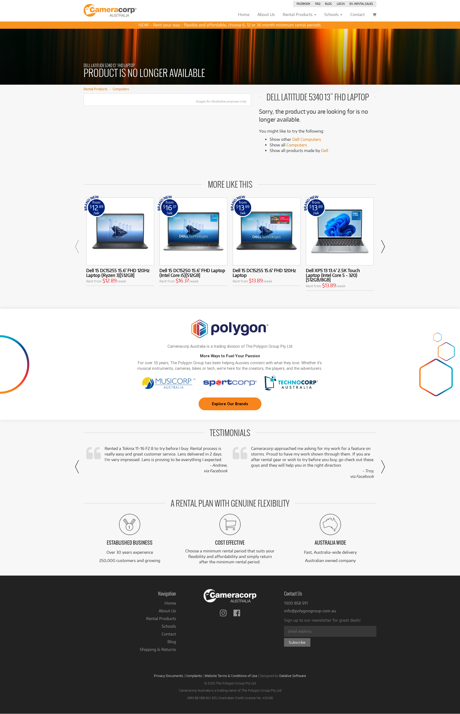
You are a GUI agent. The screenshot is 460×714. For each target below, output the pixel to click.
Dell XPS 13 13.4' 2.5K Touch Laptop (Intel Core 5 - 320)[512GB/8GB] (333, 275)
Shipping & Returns (158, 649)
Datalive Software (292, 676)
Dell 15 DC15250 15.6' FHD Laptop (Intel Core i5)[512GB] (192, 273)
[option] (120, 243)
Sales (361, 3)
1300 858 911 (296, 603)
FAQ (317, 3)
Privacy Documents (168, 676)
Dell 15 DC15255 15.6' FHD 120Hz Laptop (264, 273)
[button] (77, 246)
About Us (167, 610)
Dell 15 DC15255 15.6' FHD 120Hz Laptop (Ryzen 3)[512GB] (118, 273)
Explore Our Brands (230, 403)
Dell (324, 150)
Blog (328, 3)
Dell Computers (306, 139)
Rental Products (96, 89)
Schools (169, 626)
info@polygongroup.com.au (310, 610)
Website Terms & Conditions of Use (230, 676)
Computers (121, 89)
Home (170, 603)
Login (341, 3)
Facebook (303, 3)
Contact (169, 634)
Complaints (194, 676)
